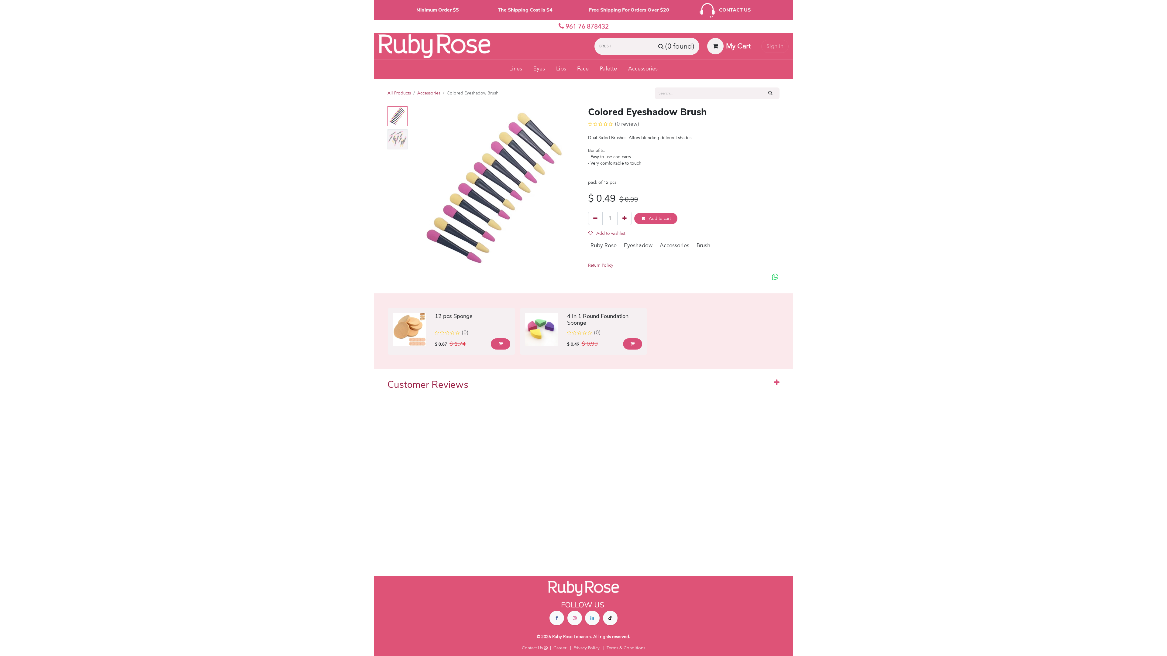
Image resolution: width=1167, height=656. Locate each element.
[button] (418, 191)
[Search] (771, 93)
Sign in (774, 46)
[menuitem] (516, 69)
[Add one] (624, 218)
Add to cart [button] (659, 218)
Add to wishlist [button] (610, 233)
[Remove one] (595, 218)
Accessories (428, 93)
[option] (583, 331)
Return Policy (600, 265)
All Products (399, 93)
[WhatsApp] (775, 277)
